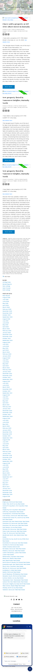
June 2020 (6, 422)
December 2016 (7, 490)
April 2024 (6, 350)
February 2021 (7, 406)
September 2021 (7, 393)
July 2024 (5, 344)
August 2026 (6, 297)
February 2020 (7, 428)
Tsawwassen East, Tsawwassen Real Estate (15, 580)
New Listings (6, 286)
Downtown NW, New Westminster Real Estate (16, 521)
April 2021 (5, 402)
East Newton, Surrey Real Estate (12, 527)
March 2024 (6, 352)
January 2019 (7, 453)
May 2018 (5, 469)
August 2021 (6, 395)
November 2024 (7, 336)
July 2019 (5, 441)
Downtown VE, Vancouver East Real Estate (15, 523)
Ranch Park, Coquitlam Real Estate (21, 263)
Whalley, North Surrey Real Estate (13, 587)
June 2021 (6, 399)
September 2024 (8, 340)
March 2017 (6, 486)
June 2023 (6, 362)
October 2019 (6, 436)
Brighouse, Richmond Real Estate (15, 238)
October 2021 (6, 391)
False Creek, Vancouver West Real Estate (14, 250)
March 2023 (6, 367)
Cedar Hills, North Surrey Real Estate (13, 504)
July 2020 (5, 420)
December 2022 (7, 373)
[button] (11, 599)
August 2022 (6, 381)
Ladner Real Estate (8, 554)
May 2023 (5, 363)
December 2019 (7, 432)
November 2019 (7, 434)
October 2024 (7, 338)
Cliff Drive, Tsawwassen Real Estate (13, 511)
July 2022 (5, 383)
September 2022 (7, 379)
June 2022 (6, 385)
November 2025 (7, 313)
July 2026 (5, 299)
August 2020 (6, 418)
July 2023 (5, 360)
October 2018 (6, 459)
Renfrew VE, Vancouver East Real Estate (11, 264)
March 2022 (6, 387)
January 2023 (7, 371)
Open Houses (6, 288)
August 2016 (6, 496)
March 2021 (6, 404)
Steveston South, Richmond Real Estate (21, 267)
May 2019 (5, 445)
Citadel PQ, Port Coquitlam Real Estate (14, 241)
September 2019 (7, 438)
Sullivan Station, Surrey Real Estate (10, 268)
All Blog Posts (7, 282)
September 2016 (7, 494)
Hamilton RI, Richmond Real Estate (13, 545)
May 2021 (5, 401)
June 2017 (6, 480)
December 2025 (7, 311)
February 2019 (7, 451)
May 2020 (5, 424)
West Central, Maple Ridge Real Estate (14, 585)
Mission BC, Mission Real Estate (12, 558)
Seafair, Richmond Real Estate (14, 265)
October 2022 (7, 377)
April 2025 (6, 326)
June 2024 (6, 346)
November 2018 (7, 457)
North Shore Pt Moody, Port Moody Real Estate (16, 562)
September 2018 (7, 461)
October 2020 (7, 414)
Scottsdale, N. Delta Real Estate (12, 570)
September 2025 (7, 317)
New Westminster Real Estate (14, 260)
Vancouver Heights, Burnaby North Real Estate (16, 271)
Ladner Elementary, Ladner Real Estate (14, 258)
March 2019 (6, 449)
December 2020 (7, 410)
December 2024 (7, 334)
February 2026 (7, 309)
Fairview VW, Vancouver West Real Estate (15, 529)
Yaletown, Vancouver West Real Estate (14, 273)
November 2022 (7, 375)
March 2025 (6, 328)
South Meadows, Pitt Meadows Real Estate (15, 574)
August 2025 (6, 319)
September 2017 (7, 477)
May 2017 (5, 482)
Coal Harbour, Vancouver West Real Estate (11, 243)
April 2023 (6, 365)
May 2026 (5, 303)
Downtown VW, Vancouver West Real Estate (15, 247)
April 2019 (5, 447)
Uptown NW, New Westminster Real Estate (15, 582)
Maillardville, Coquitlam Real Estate (13, 259)
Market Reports (7, 284)
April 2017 (6, 484)
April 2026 (6, 305)
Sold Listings (6, 290)
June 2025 (6, 323)
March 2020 (6, 426)
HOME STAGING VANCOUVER (19, 255)
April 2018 (5, 471)
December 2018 (7, 455)
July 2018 (5, 465)
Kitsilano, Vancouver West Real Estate (14, 550)
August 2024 (6, 342)
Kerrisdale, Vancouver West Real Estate (14, 548)
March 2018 (6, 473)
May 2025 (5, 324)
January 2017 (7, 488)
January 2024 (7, 356)
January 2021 (7, 408)
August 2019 (6, 440)
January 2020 (7, 430)
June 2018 (6, 467)
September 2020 (8, 416)
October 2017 (6, 475)
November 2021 (7, 389)
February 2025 (7, 330)
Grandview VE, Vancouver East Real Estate (15, 254)
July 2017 (5, 479)
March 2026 (6, 307)
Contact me (16, 616)
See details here (7, 120)
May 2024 (5, 348)
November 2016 (7, 492)
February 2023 (7, 369)
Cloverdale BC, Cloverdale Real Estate (22, 242)
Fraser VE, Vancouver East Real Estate (14, 533)
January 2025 (7, 332)
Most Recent (6, 295)
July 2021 (5, 397)
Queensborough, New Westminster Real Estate (16, 564)
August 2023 (6, 358)
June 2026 (6, 301)
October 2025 (7, 315)
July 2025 (5, 321)
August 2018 (6, 463)
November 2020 (7, 412)
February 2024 (7, 354)
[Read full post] (16, 20)
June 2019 (6, 443)
